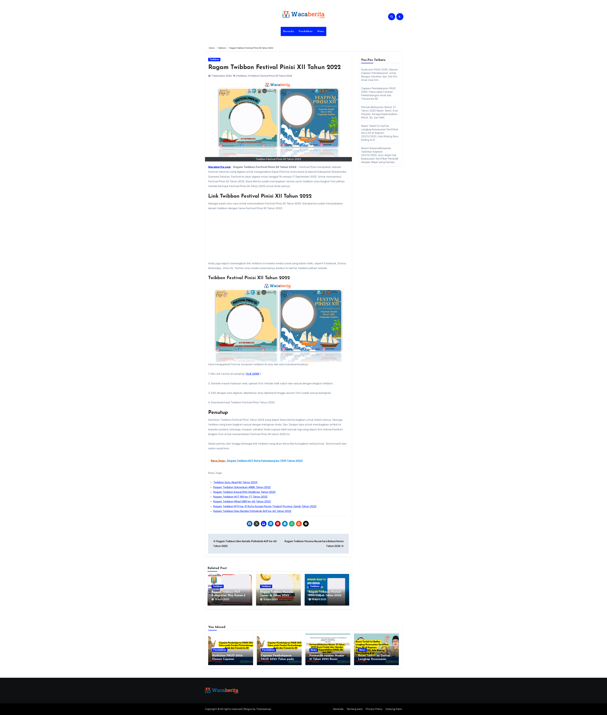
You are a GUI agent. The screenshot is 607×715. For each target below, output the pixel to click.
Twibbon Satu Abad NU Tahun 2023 (235, 482)
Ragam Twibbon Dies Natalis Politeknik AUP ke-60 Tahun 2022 (252, 511)
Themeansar (263, 709)
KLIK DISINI (252, 373)
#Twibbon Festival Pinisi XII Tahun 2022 (270, 76)
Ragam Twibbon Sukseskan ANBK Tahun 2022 (242, 487)
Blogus (248, 709)
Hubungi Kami (394, 709)
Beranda (288, 31)
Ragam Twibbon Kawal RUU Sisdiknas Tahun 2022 (244, 492)
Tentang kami (354, 709)
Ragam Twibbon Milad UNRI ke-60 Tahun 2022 (242, 501)
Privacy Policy (374, 709)
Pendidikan (306, 31)
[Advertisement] (279, 237)
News (320, 31)
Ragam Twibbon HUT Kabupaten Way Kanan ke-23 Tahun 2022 (230, 595)
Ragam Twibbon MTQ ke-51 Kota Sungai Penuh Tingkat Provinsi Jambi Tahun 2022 (264, 506)
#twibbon (241, 76)
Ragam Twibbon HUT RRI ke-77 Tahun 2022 (240, 496)
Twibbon (214, 59)
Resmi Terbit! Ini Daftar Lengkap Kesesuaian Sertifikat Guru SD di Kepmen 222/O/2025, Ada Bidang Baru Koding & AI (380, 132)
